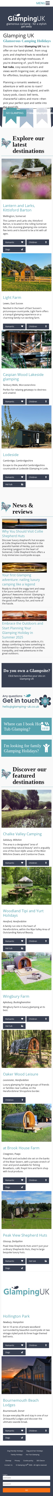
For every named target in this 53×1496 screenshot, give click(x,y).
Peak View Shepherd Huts (25, 1235)
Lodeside (11, 454)
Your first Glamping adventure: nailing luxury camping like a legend (21, 579)
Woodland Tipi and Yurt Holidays (23, 913)
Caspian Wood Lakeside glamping (23, 377)
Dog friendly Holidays (15, 1451)
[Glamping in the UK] (26, 21)
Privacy (17, 1460)
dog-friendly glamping (35, 113)
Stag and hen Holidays (34, 1451)
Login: (5, 1474)
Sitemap (8, 1460)
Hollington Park (16, 1316)
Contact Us (8, 1465)
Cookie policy (28, 1460)
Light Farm (12, 297)
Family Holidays (16, 1454)
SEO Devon (41, 1460)
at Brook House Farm (21, 1147)
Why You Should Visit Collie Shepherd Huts (22, 533)
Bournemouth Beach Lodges (21, 1402)
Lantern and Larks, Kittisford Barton (19, 208)
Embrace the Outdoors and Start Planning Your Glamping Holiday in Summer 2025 (22, 630)
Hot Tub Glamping (32, 1454)
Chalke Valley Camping (22, 833)
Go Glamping (14, 113)
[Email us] (27, 712)
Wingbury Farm (16, 996)
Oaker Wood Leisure (20, 1074)
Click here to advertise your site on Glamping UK (26, 677)
